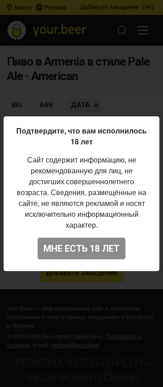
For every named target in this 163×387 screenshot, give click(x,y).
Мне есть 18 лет (81, 248)
